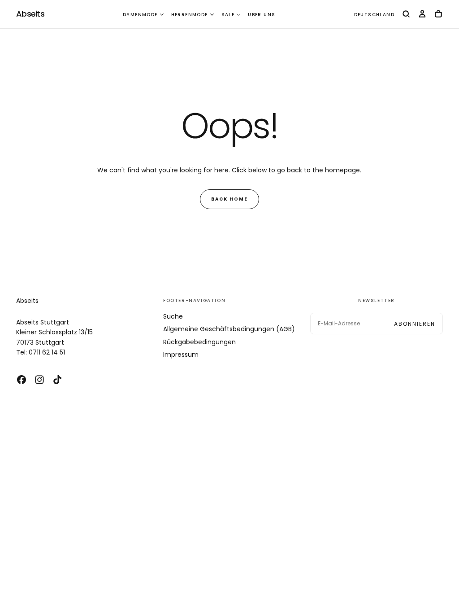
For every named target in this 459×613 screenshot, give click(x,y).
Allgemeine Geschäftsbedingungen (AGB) (229, 328)
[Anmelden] (422, 15)
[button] (374, 15)
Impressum (181, 354)
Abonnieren (414, 324)
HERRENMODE (189, 14)
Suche (173, 316)
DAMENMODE (140, 14)
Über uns (261, 14)
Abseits (27, 300)
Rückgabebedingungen (199, 341)
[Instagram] (39, 379)
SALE (228, 14)
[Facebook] (21, 379)
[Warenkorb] (438, 15)
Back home (229, 199)
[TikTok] (57, 379)
